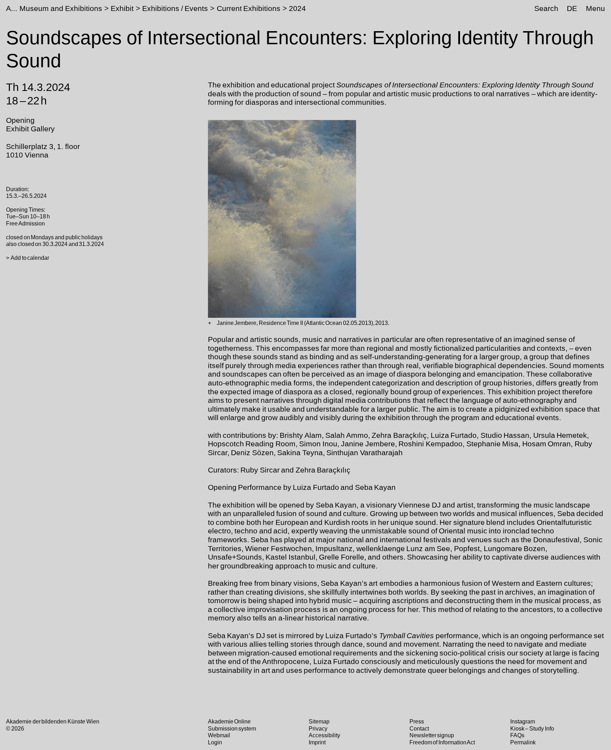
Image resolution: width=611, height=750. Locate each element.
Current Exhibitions (249, 8)
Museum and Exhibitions (60, 8)
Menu (595, 8)
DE (572, 8)
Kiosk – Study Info (532, 728)
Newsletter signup (431, 735)
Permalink (523, 742)
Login (215, 742)
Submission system (232, 728)
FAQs (517, 735)
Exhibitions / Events (175, 8)
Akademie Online (229, 721)
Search (546, 8)
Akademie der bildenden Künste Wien (52, 721)
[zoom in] (209, 323)
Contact (419, 728)
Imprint (317, 742)
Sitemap (319, 721)
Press (416, 721)
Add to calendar (30, 257)
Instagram (522, 721)
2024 (297, 8)
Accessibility (324, 735)
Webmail (219, 735)
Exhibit (122, 8)
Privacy (318, 728)
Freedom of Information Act (442, 742)
